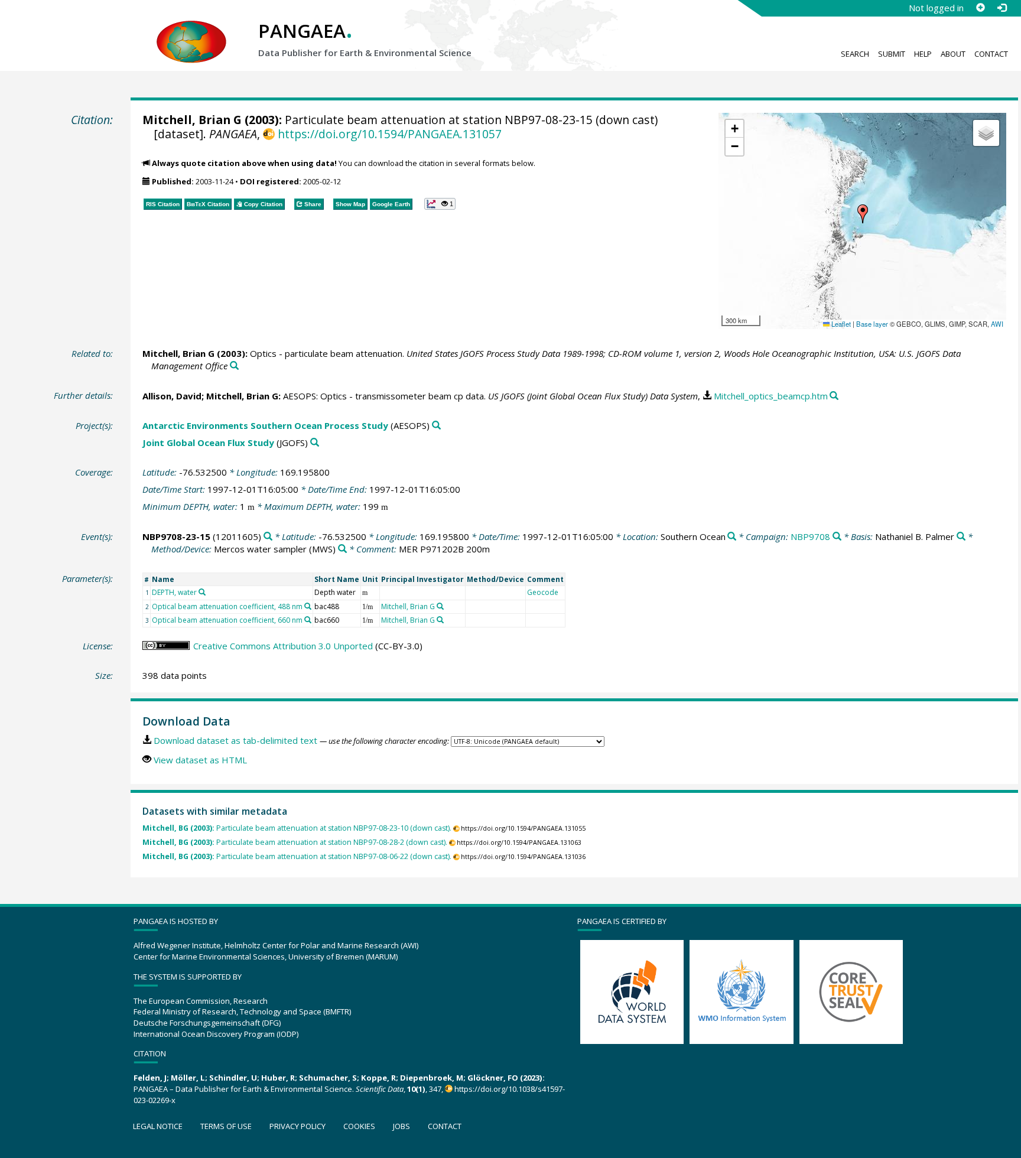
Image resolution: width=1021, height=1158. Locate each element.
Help (923, 53)
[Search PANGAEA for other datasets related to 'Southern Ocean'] (731, 536)
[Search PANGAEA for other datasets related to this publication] (234, 366)
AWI (997, 323)
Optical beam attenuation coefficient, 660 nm (227, 620)
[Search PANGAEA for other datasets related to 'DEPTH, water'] (202, 592)
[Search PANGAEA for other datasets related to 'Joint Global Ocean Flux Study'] (314, 442)
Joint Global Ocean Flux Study (208, 442)
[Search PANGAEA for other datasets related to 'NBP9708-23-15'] (268, 536)
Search (855, 53)
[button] (862, 213)
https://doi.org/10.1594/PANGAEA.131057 (389, 134)
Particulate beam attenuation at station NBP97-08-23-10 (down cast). (296, 828)
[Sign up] (980, 8)
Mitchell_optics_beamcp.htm (771, 396)
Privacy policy (297, 1126)
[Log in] (1001, 8)
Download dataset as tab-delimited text (235, 740)
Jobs (401, 1126)
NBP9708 (810, 536)
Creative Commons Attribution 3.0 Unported (283, 646)
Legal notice (158, 1126)
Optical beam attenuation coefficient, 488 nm (227, 606)
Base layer (872, 323)
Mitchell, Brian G (192, 120)
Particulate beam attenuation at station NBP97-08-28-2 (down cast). (294, 842)
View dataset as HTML (200, 760)
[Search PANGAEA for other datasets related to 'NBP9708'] (837, 536)
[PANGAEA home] (191, 30)
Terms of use (226, 1126)
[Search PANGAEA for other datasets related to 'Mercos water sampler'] (342, 549)
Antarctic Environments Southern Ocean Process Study (265, 425)
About (953, 53)
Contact (991, 53)
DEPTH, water (174, 592)
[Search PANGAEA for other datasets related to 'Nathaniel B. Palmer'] (961, 536)
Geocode (542, 592)
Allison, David (171, 396)
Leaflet (840, 323)
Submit (891, 53)
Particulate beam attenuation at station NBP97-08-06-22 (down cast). (296, 856)
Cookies (359, 1126)
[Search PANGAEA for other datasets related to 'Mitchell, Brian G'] (440, 606)
